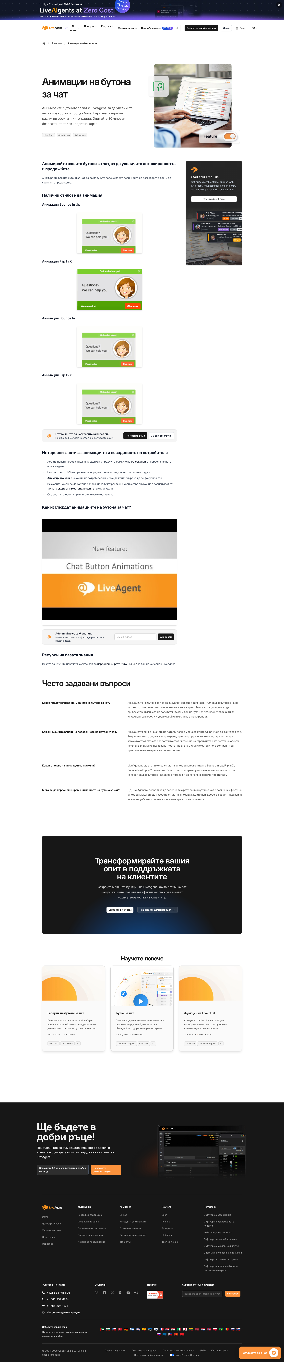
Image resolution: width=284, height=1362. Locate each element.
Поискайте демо (135, 435)
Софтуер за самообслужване (220, 1239)
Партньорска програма (133, 1235)
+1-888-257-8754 (58, 1299)
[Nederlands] (203, 1329)
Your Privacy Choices (187, 1355)
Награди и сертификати (133, 1221)
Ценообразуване (51, 1223)
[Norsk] (209, 1329)
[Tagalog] (170, 1334)
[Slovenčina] (238, 1329)
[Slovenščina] (159, 1334)
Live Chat (48, 135)
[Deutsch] (126, 1329)
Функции (57, 43)
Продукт (89, 26)
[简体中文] (182, 1334)
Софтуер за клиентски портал (221, 1259)
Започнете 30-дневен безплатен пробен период (62, 1170)
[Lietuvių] (191, 1329)
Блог (164, 1214)
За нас (123, 1214)
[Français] (162, 1329)
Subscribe (232, 1293)
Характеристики (51, 1230)
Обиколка (47, 1243)
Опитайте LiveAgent (119, 909)
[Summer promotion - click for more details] (142, 10)
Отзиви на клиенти (130, 1228)
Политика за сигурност (145, 1350)
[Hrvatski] (167, 1329)
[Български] (108, 1329)
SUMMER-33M (56, 16)
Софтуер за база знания (217, 1214)
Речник (166, 1221)
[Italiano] (179, 1329)
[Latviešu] (197, 1329)
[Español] (144, 1329)
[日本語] (185, 1329)
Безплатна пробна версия (201, 28)
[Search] (179, 28)
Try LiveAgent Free (214, 199)
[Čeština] (114, 1329)
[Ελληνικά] (132, 1329)
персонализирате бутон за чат (117, 664)
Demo (45, 1216)
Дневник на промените (91, 1235)
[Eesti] (150, 1329)
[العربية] (102, 1329)
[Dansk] (120, 1329)
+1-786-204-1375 (57, 1305)
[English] (138, 1329)
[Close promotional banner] (279, 5)
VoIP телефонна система (218, 1232)
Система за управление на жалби (223, 1252)
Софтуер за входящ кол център (221, 1245)
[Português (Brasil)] (221, 1329)
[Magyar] (173, 1329)
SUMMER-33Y (88, 16)
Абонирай (166, 636)
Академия (167, 1228)
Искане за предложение (91, 1241)
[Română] (227, 1329)
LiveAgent (98, 108)
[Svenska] (164, 1334)
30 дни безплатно (161, 435)
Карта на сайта (219, 1350)
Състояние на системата (92, 1228)
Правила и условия (115, 1350)
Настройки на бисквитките (149, 1355)
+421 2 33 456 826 (58, 1292)
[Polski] (215, 1329)
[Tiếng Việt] (176, 1334)
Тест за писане (170, 1241)
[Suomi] (156, 1329)
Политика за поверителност (178, 1350)
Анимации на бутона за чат (83, 43)
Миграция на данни (88, 1221)
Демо (226, 28)
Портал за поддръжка (90, 1214)
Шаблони (167, 1235)
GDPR (203, 1350)
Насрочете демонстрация (102, 1170)
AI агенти (73, 28)
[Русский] (233, 1329)
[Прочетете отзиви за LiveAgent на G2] (155, 1295)
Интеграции (48, 1237)
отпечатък (125, 1241)
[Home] (43, 43)
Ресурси (106, 26)
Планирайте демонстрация (155, 909)
